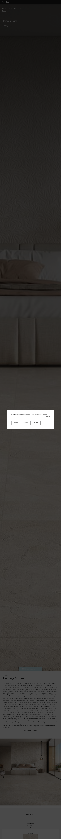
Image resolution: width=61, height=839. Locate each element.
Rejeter (16, 422)
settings (48, 416)
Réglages (25, 422)
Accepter (36, 422)
